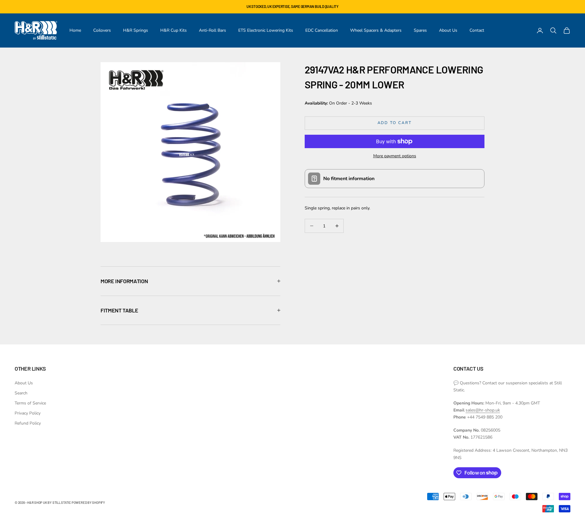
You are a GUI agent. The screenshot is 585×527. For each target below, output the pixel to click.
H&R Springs (135, 30)
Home (75, 30)
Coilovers (102, 30)
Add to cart (395, 123)
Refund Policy (28, 423)
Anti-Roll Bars (212, 30)
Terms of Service (30, 403)
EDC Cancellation (321, 30)
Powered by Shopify (88, 502)
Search (21, 393)
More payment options (394, 156)
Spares (420, 30)
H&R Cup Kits (173, 30)
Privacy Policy (28, 413)
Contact (477, 30)
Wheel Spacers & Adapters (376, 30)
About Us (448, 30)
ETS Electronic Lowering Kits (265, 30)
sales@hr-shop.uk (483, 410)
